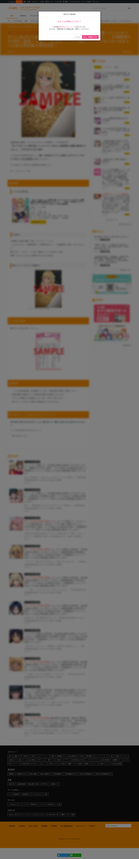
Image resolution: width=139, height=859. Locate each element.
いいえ (77, 37)
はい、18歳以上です (90, 37)
